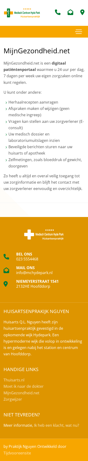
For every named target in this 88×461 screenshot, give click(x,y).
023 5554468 (27, 259)
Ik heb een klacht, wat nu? (56, 425)
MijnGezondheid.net (21, 392)
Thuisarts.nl (14, 380)
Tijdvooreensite (17, 453)
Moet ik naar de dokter (24, 386)
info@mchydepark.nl (34, 272)
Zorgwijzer (13, 399)
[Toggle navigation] (78, 32)
